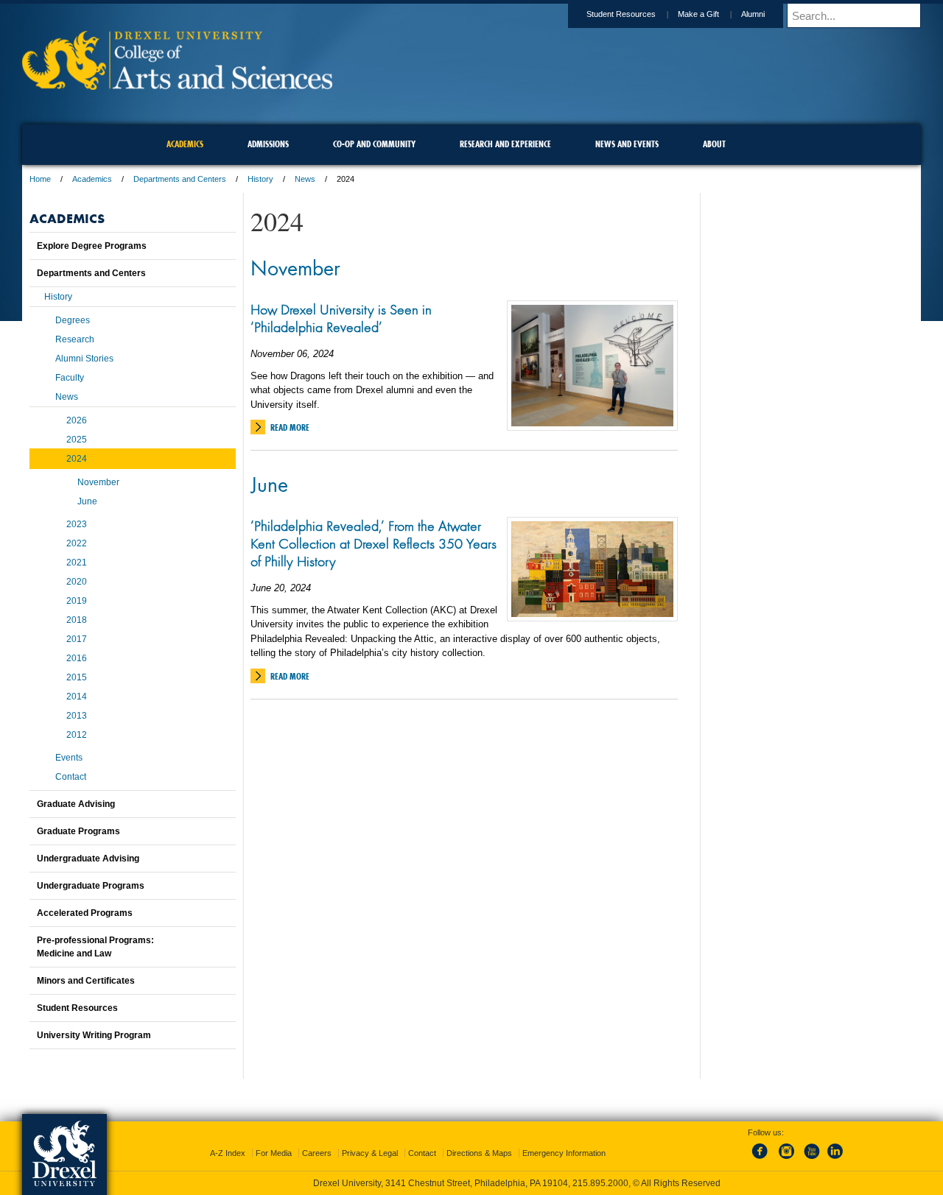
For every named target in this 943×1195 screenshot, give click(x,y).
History (260, 179)
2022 (76, 543)
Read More (289, 427)
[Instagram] (787, 1159)
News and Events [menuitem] (627, 143)
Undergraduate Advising (88, 858)
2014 (76, 696)
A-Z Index (227, 1153)
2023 (76, 524)
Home (40, 179)
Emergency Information (564, 1153)
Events (69, 757)
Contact (70, 777)
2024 (76, 459)
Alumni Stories (84, 358)
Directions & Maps (479, 1153)
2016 (76, 658)
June (269, 484)
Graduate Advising (76, 804)
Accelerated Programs (85, 913)
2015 (76, 677)
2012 (76, 735)
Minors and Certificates (86, 981)
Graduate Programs (78, 831)
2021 (76, 562)
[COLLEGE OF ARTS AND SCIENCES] (177, 85)
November (295, 267)
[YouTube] (811, 1159)
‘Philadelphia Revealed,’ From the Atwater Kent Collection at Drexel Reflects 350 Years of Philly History (373, 543)
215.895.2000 (600, 1183)
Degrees (72, 320)
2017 (76, 639)
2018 (76, 620)
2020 (76, 582)
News (305, 179)
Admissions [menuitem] (268, 143)
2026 (76, 420)
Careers (317, 1153)
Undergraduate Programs (90, 886)
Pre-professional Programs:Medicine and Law (95, 947)
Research (74, 339)
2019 (76, 601)
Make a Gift (698, 14)
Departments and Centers (179, 179)
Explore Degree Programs (92, 246)
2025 (76, 439)
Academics (92, 179)
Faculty (69, 378)
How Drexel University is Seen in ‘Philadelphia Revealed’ (341, 318)
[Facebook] (762, 1159)
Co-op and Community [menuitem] (374, 143)
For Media (274, 1153)
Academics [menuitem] (184, 143)
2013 (76, 716)
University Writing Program (94, 1035)
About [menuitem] (714, 143)
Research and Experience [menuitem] (505, 143)
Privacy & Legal (370, 1153)
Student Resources (621, 14)
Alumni (753, 14)
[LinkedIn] (835, 1159)
